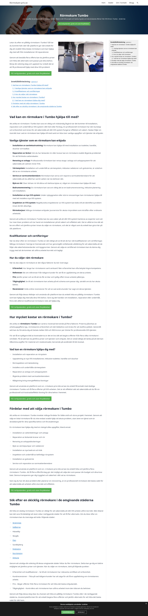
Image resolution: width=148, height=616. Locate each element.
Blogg (131, 3)
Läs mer (92, 608)
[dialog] (74, 609)
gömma (34, 82)
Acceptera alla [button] (68, 612)
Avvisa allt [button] (81, 612)
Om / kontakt (121, 3)
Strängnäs (17, 523)
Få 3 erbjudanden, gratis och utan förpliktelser (74, 24)
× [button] (146, 603)
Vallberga (17, 527)
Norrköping (17, 553)
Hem (103, 3)
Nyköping (17, 549)
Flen (14, 540)
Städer (110, 3)
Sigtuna (16, 557)
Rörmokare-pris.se (19, 2)
